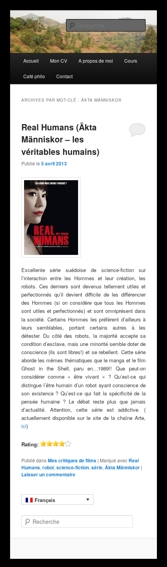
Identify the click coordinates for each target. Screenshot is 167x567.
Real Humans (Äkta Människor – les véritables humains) (60, 139)
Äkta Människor (122, 467)
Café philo (34, 76)
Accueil (31, 60)
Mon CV (58, 60)
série (97, 467)
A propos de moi (95, 60)
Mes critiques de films (72, 460)
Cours (130, 60)
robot (48, 467)
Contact (64, 76)
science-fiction (72, 467)
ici (23, 426)
